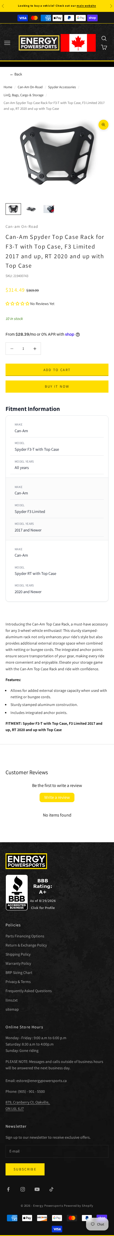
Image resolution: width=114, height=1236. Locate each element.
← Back (16, 74)
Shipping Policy (18, 954)
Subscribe (25, 1169)
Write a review (57, 797)
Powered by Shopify (78, 1206)
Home (8, 87)
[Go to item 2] (31, 209)
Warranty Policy (18, 963)
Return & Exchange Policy (26, 945)
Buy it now (57, 386)
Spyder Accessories (62, 87)
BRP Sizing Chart (19, 972)
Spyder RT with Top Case (35, 573)
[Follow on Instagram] (22, 1189)
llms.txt (12, 1000)
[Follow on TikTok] (51, 1189)
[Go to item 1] (13, 209)
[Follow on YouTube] (37, 1189)
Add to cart (57, 369)
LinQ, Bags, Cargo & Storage (23, 95)
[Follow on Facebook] (8, 1189)
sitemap (12, 1009)
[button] (17, 303)
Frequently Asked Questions (29, 990)
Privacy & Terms (18, 981)
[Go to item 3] (48, 209)
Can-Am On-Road (30, 87)
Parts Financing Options (25, 935)
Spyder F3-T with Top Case (37, 449)
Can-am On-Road (22, 226)
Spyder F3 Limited (30, 511)
